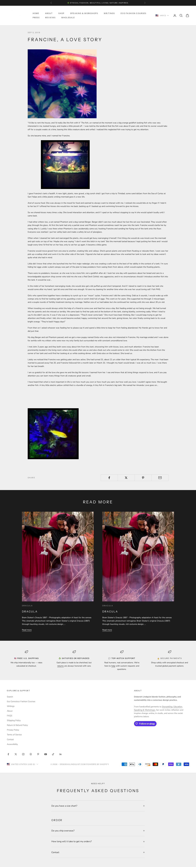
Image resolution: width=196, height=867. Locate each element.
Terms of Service (14, 734)
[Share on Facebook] (109, 478)
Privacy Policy (13, 730)
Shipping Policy (14, 720)
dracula (27, 606)
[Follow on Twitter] (15, 754)
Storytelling (167, 706)
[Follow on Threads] (30, 754)
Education (177, 706)
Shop (61, 13)
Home (36, 13)
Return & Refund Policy (17, 725)
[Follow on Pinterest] (38, 754)
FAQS (9, 715)
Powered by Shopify (97, 764)
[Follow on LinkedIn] (60, 754)
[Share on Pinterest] (143, 478)
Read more (27, 630)
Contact (10, 739)
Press (36, 18)
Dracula (30, 611)
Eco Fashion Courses (133, 13)
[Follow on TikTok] (53, 754)
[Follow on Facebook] (8, 754)
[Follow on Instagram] (23, 754)
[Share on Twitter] (126, 478)
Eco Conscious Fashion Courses (21, 701)
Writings (109, 13)
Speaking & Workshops (84, 13)
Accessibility (12, 744)
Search (10, 696)
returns (60, 666)
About (49, 13)
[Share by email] (160, 478)
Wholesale (68, 18)
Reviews (50, 18)
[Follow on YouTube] (45, 754)
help (113, 666)
